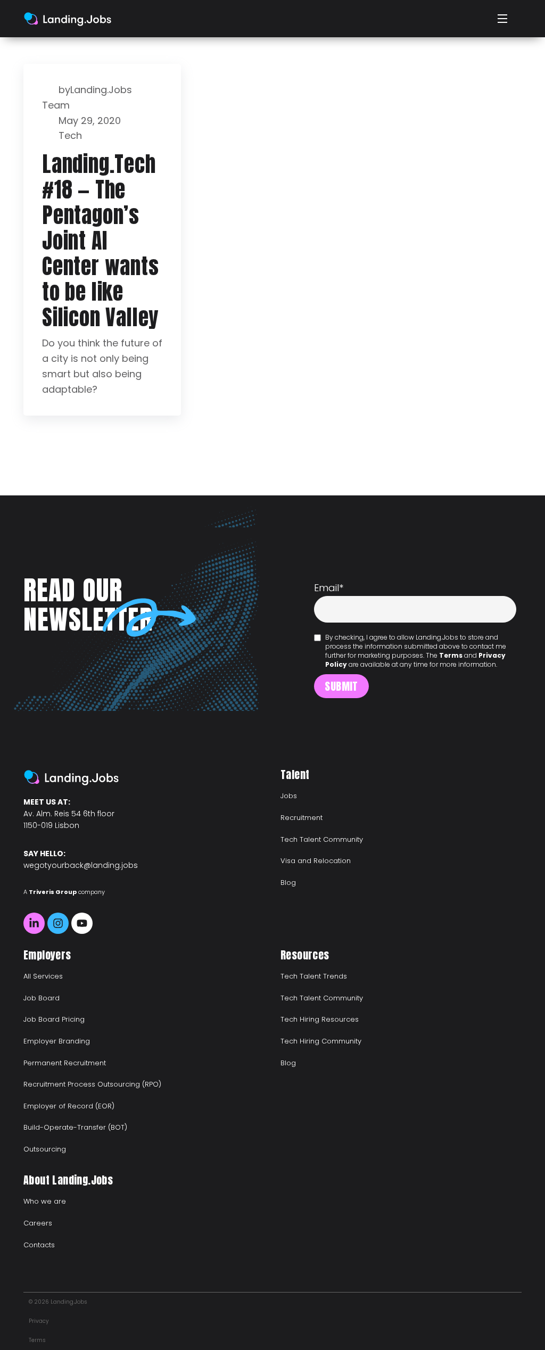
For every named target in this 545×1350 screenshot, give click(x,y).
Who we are (44, 1201)
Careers (37, 1223)
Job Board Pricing (54, 1019)
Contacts (39, 1245)
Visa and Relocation (315, 861)
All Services (43, 976)
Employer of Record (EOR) (68, 1106)
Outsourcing (44, 1149)
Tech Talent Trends (313, 976)
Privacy (39, 1321)
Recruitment (301, 818)
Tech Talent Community (321, 839)
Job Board (41, 998)
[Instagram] (58, 923)
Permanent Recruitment (64, 1063)
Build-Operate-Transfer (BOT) (75, 1127)
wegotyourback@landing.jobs (80, 865)
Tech (70, 135)
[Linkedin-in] (34, 923)
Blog (288, 882)
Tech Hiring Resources (319, 1019)
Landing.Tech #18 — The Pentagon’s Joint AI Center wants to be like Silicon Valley (100, 240)
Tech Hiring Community (320, 1041)
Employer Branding (56, 1041)
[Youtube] (82, 923)
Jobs (288, 796)
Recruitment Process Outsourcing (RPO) (92, 1084)
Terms (451, 655)
